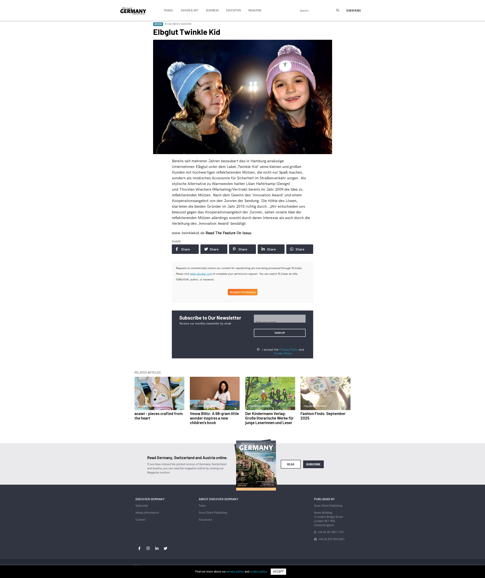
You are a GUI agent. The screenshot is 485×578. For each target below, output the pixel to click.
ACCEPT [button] (278, 571)
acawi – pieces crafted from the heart (159, 415)
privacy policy (235, 571)
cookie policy (258, 571)
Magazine (254, 10)
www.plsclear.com (201, 273)
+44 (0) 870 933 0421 (331, 539)
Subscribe (353, 10)
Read (290, 464)
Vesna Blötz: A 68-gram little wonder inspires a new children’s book (214, 418)
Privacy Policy (288, 349)
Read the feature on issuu (228, 232)
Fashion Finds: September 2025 (323, 415)
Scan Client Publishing (213, 512)
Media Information (147, 512)
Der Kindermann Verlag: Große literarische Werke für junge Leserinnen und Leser (269, 418)
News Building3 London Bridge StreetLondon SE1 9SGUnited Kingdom (328, 519)
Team (202, 505)
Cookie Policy (283, 353)
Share (185, 249)
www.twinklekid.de (189, 232)
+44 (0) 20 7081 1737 (330, 532)
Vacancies (205, 519)
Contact (140, 519)
